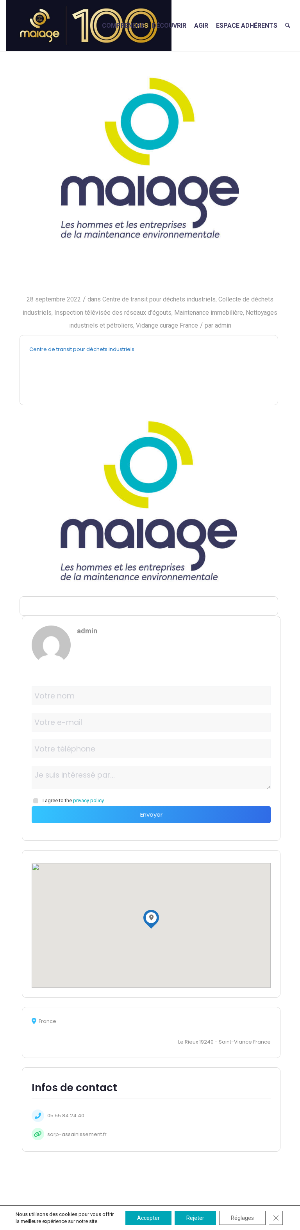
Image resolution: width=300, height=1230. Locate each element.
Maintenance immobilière (208, 312)
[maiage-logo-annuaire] (150, 158)
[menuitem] (123, 25)
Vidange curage (157, 325)
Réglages (242, 1218)
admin (223, 325)
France (189, 325)
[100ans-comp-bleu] (88, 25)
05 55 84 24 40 (65, 1115)
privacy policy (88, 800)
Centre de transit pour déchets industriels (159, 299)
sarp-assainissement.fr (77, 1134)
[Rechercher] (287, 25)
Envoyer (151, 814)
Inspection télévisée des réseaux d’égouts (112, 312)
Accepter (148, 1218)
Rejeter (195, 1218)
